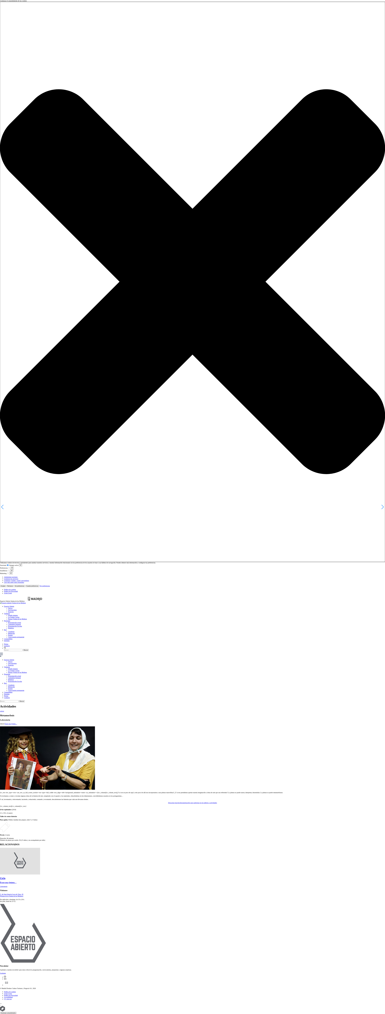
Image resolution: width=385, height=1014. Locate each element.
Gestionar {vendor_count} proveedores (16, 580)
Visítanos (7, 613)
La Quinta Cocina (13, 617)
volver (2, 711)
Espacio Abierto (9, 606)
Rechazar (10, 586)
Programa (7, 621)
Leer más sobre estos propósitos (14, 582)
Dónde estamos (13, 615)
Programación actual (14, 622)
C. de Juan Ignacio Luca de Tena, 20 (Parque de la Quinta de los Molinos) (11, 895)
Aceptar (3, 586)
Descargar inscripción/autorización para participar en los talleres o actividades (192, 803)
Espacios (11, 612)
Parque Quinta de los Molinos (17, 619)
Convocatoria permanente (16, 637)
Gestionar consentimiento (8, 1013)
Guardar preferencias (32, 586)
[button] (192, 282)
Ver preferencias (19, 586)
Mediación (11, 633)
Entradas (7, 640)
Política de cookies (10, 589)
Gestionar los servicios (11, 579)
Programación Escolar (15, 626)
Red (5, 630)
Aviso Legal (8, 593)
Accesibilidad (8, 997)
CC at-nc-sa (8, 999)
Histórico (11, 628)
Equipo (10, 635)
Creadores (11, 631)
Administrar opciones (11, 577)
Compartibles (8, 639)
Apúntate (3, 973)
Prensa (6, 644)
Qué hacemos (12, 610)
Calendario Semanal (14, 624)
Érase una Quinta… (11, 724)
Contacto (7, 646)
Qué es (10, 608)
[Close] (1, 1003)
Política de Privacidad (11, 591)
